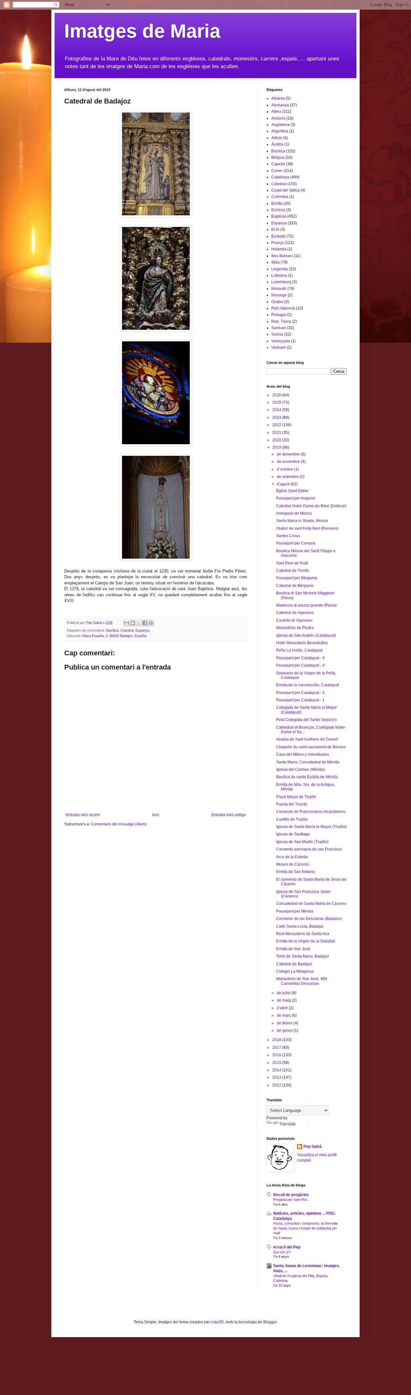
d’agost (284, 484)
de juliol (284, 993)
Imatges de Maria (142, 31)
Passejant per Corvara (295, 543)
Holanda (278, 249)
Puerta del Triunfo (291, 804)
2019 (277, 447)
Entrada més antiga (229, 815)
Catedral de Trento (292, 570)
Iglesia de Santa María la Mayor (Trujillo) (311, 826)
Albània (278, 98)
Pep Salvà (312, 1146)
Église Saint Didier (292, 491)
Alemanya (280, 105)
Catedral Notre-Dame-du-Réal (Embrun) (311, 506)
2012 (277, 1085)
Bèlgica (277, 157)
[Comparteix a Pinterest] (151, 623)
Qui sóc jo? (282, 1252)
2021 (277, 432)
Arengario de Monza (294, 513)
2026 (277, 395)
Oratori (277, 302)
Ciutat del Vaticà (285, 190)
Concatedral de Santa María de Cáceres (311, 903)
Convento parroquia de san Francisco (309, 849)
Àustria (277, 144)
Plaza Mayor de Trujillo (296, 797)
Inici (155, 815)
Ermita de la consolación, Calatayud (307, 685)
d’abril (283, 1008)
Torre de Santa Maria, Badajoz (302, 956)
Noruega (279, 295)
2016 (277, 1055)
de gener (285, 1030)
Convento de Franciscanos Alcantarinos (310, 811)
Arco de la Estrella (292, 857)
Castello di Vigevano (294, 620)
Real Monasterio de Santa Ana (302, 934)
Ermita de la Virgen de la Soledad (305, 941)
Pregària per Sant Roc (290, 1200)
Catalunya (280, 177)
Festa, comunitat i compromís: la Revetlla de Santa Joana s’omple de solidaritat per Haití (305, 1228)
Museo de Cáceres (292, 864)
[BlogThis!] (132, 623)
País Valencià (283, 308)
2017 (277, 1047)
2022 (277, 425)
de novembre (289, 461)
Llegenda (279, 269)
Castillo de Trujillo (292, 819)
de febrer (285, 1023)
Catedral (127, 630)
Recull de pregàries (291, 1194)
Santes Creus (288, 536)
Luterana (279, 275)
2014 (277, 1070)
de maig (284, 1000)
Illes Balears (282, 256)
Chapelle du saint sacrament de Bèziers (311, 747)
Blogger (270, 1322)
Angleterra (280, 124)
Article (276, 138)
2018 (277, 1040)
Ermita (277, 203)
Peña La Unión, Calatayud (299, 650)
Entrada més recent (83, 815)
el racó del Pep (286, 1247)
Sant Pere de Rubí (292, 563)
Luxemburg (281, 282)
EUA (275, 229)
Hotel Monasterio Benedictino (302, 643)
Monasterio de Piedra (295, 628)
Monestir (278, 288)
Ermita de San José (293, 949)
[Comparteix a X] (139, 623)
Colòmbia (279, 196)
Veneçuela (280, 341)
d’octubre (285, 469)
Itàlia (275, 262)
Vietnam (278, 347)
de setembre (288, 476)
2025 (277, 402)
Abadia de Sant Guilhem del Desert (307, 739)
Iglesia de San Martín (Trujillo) (302, 842)
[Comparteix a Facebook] (145, 623)
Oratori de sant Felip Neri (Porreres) (307, 528)
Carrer (277, 170)
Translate (287, 1124)
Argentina (279, 131)
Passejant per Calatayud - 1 (300, 700)
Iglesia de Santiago (293, 834)
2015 (277, 1062)
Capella (278, 164)
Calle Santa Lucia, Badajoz (300, 926)
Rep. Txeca (281, 321)
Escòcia (278, 210)
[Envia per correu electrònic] (126, 623)
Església (278, 216)
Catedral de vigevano (295, 612)
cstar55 (217, 1322)
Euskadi (278, 236)
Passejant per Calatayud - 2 (300, 692)
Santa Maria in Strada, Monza (302, 520)
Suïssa (277, 334)
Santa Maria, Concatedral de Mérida (307, 762)
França (277, 242)
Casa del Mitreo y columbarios (302, 754)
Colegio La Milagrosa (295, 971)
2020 (277, 440)
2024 (277, 410)
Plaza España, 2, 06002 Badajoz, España (114, 636)
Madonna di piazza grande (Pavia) (306, 605)
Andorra (278, 118)
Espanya (142, 630)
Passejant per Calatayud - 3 (300, 665)
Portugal (278, 314)
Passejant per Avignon (295, 498)
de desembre (289, 454)
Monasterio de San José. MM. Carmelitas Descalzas (302, 981)
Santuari (278, 328)
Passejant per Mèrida (294, 911)
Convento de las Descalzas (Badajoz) (309, 918)
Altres (276, 111)
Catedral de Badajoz (294, 964)
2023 (277, 417)
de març (284, 1015)
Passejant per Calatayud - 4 (300, 658)
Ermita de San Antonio (295, 871)
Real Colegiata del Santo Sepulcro (306, 719)
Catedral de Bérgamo (295, 585)
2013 (277, 1077)
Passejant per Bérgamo (296, 578)
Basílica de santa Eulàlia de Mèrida (307, 777)
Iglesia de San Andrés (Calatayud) (306, 635)
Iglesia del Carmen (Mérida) (300, 769)
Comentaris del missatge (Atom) (119, 824)
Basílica (112, 630)
